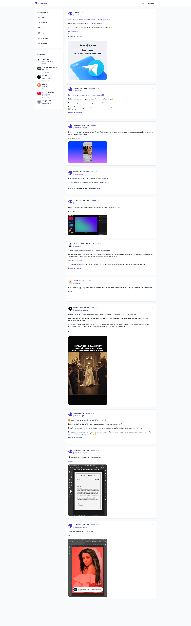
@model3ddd (77, 15)
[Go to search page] (143, 3)
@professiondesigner (80, 128)
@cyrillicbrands (78, 90)
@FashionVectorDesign (80, 310)
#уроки (70, 461)
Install (70, 291)
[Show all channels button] (60, 54)
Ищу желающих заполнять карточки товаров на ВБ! (86, 95)
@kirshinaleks (77, 246)
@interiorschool (78, 174)
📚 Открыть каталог (75, 260)
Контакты (150, 3)
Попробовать (73, 31)
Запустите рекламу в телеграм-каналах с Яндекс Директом (89, 19)
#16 (105, 420)
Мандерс (98, 188)
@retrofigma (77, 283)
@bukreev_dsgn (78, 416)
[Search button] (143, 3)
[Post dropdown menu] (153, 12)
